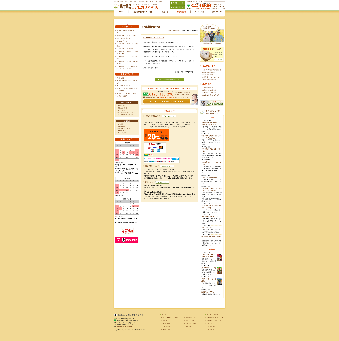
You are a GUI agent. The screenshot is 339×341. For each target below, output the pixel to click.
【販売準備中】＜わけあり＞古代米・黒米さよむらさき (127, 67)
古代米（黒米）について (210, 87)
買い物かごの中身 (178, 7)
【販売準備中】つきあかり (125, 48)
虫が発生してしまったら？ (210, 95)
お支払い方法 (122, 105)
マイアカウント (178, 3)
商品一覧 (165, 12)
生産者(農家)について (124, 128)
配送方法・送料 (122, 108)
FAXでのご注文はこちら (219, 8)
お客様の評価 (181, 12)
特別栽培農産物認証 (208, 72)
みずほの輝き (211, 326)
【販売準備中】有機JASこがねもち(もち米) (127, 52)
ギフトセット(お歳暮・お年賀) (126, 93)
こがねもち (210, 329)
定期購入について (191, 317)
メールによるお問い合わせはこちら (167, 101)
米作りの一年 (217, 12)
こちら (209, 245)
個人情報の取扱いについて (125, 114)
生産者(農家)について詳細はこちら (214, 43)
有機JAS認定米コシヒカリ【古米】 (127, 32)
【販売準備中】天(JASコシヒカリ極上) (128, 45)
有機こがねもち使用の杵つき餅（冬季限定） (127, 89)
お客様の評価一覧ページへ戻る (170, 80)
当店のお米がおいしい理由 (142, 12)
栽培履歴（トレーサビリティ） (212, 77)
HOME (120, 12)
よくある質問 (199, 12)
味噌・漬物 (120, 78)
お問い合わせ (122, 130)
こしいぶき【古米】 (123, 41)
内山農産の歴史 (122, 126)
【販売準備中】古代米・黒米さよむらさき (127, 62)
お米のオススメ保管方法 (210, 92)
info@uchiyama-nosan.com (125, 326)
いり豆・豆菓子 (122, 96)
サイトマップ (122, 133)
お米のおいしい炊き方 (209, 90)
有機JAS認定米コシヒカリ (215, 317)
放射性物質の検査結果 (209, 79)
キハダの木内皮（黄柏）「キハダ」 (127, 82)
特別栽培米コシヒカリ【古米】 (127, 35)
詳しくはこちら (168, 116)
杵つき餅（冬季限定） (124, 85)
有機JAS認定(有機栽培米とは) (211, 70)
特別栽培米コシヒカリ (214, 320)
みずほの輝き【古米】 (124, 38)
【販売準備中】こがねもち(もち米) (127, 57)
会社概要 (120, 124)
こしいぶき (210, 323)
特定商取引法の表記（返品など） (127, 112)
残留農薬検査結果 (208, 75)
